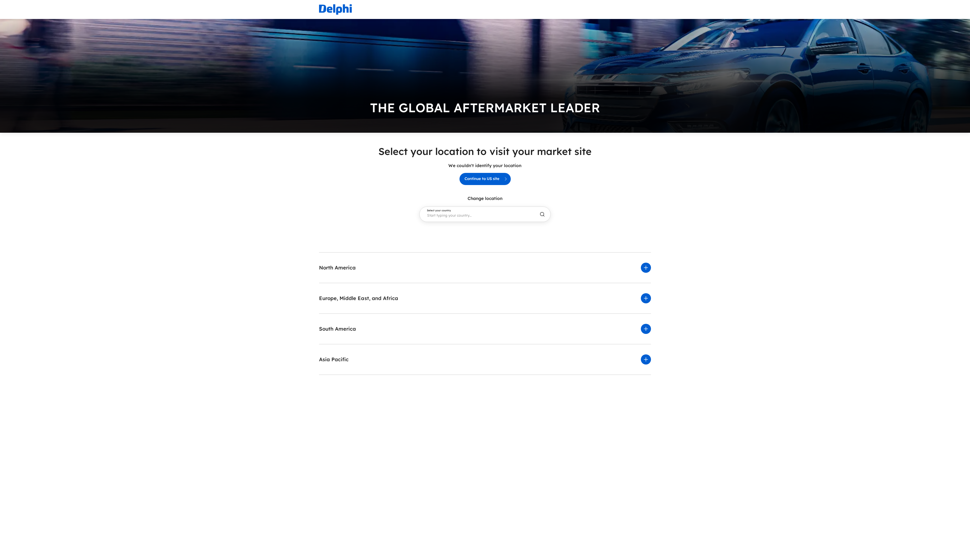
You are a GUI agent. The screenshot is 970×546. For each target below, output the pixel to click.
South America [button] (337, 329)
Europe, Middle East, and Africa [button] (358, 298)
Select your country (439, 210)
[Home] (335, 9)
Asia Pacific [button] (334, 359)
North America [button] (337, 267)
